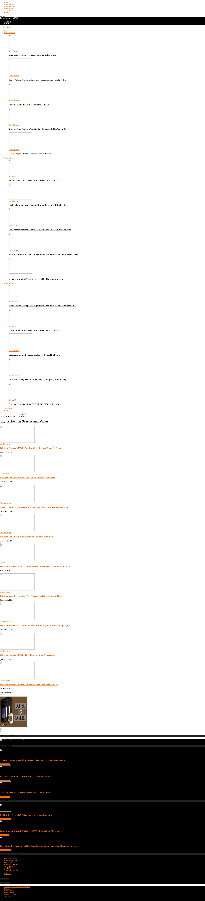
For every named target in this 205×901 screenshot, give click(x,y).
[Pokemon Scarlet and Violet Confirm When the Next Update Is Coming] (17, 442)
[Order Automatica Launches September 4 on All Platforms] (20, 349)
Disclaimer (8, 891)
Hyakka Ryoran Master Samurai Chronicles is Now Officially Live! (38, 205)
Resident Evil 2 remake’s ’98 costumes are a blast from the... (26, 815)
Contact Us (8, 24)
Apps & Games (14, 351)
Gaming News (9, 8)
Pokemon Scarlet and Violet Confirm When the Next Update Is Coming (31, 448)
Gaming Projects (9, 6)
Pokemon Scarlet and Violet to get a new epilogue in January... (27, 537)
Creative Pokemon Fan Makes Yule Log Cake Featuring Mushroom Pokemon (34, 507)
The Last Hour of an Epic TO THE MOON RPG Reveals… (35, 404)
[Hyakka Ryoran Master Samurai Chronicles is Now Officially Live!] (20, 199)
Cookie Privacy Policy (11, 894)
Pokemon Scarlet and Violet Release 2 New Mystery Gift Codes (27, 478)
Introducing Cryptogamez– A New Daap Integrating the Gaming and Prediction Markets (39, 846)
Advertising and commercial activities (17, 887)
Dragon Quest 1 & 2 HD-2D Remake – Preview (29, 104)
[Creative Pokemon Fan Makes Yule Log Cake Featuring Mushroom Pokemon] (17, 501)
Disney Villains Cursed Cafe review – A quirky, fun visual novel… (37, 80)
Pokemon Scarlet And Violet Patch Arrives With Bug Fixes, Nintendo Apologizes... (36, 625)
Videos (7, 874)
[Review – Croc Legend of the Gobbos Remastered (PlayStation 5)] (20, 123)
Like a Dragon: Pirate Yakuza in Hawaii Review (30, 154)
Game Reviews (9, 4)
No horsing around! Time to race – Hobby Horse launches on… (36, 279)
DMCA (7, 889)
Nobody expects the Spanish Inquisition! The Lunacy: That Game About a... (33, 760)
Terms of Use (8, 896)
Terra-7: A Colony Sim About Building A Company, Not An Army (37, 379)
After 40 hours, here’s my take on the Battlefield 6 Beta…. (34, 55)
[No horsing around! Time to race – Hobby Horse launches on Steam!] (20, 273)
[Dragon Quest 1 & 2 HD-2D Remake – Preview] (20, 98)
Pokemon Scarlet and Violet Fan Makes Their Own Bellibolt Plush (29, 684)
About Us (7, 22)
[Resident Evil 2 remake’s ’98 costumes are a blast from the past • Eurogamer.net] (5, 811)
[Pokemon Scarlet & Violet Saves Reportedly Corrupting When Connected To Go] (17, 560)
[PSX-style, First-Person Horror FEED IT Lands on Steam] (20, 174)
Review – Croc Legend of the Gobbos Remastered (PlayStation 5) (37, 129)
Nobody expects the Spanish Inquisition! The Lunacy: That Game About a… (42, 305)
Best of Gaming (5, 503)
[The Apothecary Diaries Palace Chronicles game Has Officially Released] (20, 224)
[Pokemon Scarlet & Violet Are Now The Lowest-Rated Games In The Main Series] (17, 590)
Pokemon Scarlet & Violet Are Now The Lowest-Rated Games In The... (31, 596)
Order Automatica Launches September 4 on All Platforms (34, 355)
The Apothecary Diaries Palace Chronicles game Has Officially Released (40, 230)
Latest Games (13, 201)
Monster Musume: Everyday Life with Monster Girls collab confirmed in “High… (44, 254)
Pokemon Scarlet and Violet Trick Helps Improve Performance (27, 655)
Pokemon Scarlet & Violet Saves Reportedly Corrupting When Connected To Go (35, 566)
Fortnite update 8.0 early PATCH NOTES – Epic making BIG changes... (32, 831)
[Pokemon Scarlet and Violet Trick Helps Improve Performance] (17, 649)
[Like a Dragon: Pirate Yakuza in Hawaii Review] (20, 148)
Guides (6, 12)
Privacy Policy (9, 892)
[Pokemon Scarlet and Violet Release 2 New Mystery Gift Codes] (17, 472)
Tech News (8, 10)
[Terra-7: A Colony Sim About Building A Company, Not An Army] (20, 373)
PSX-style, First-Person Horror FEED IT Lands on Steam (34, 180)
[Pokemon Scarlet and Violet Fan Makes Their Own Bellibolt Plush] (17, 678)
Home (6, 3)
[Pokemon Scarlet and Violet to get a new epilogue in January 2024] (17, 531)
